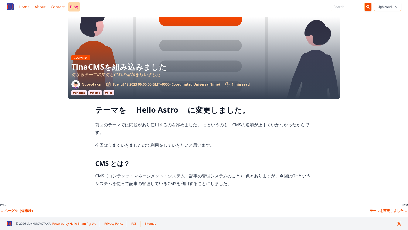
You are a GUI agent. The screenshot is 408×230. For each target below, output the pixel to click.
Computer (82, 57)
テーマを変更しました (389, 210)
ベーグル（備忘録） (17, 210)
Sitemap (150, 223)
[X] (399, 223)
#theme (95, 93)
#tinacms (79, 93)
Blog (74, 6)
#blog (109, 93)
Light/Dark (385, 7)
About (40, 6)
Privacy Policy (113, 223)
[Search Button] (368, 7)
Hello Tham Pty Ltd (74, 223)
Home (24, 6)
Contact (58, 6)
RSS (134, 223)
